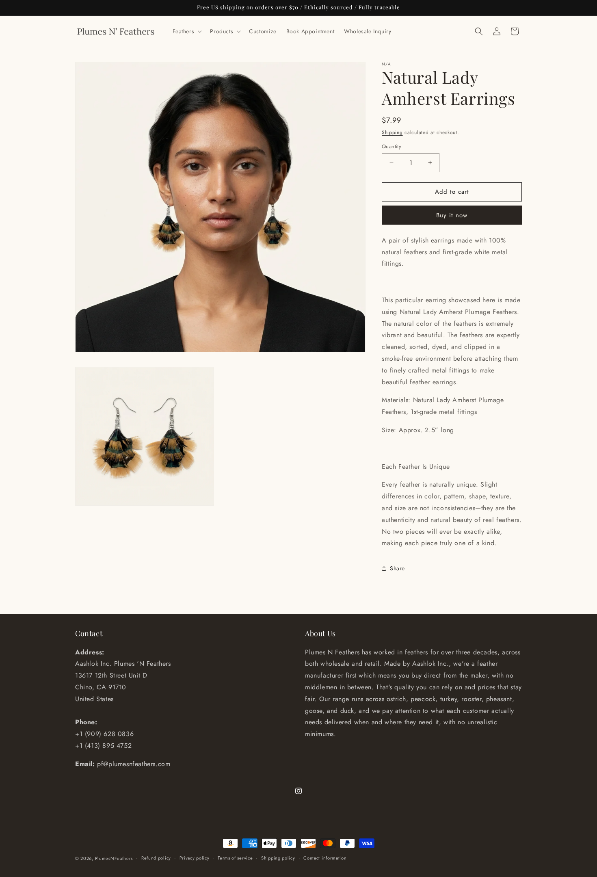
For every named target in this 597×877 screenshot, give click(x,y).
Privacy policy (195, 858)
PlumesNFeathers (114, 858)
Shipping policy (278, 858)
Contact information (324, 858)
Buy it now (451, 215)
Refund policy (156, 858)
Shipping (392, 132)
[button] (186, 31)
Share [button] (397, 568)
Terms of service (235, 858)
